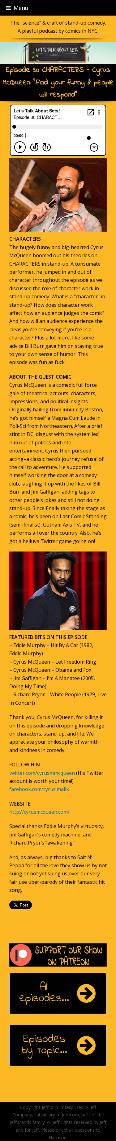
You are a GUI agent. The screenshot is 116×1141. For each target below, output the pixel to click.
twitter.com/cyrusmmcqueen (42, 772)
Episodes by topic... (44, 1045)
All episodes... (44, 993)
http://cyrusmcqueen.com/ (39, 811)
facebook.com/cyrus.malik (39, 789)
